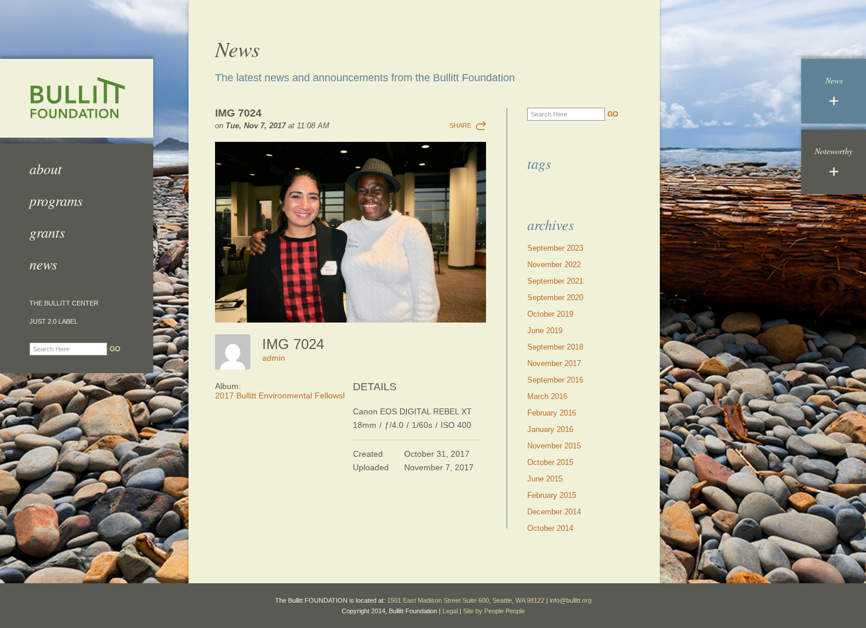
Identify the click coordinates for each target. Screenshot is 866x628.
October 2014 (550, 528)
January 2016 (550, 429)
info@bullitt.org (570, 600)
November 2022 (554, 264)
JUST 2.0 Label (53, 321)
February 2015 (551, 495)
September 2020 (555, 297)
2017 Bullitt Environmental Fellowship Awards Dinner (313, 395)
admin (273, 358)
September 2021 (555, 281)
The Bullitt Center (63, 303)
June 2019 (545, 330)
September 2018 (555, 347)
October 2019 (550, 314)
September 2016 (555, 380)
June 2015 (545, 478)
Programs (55, 200)
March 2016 (547, 396)
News (43, 264)
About (45, 168)
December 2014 (554, 511)
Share (460, 125)
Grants (47, 232)
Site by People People (494, 610)
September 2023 (555, 248)
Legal (450, 610)
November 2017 (554, 363)
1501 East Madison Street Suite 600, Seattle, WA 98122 (465, 600)
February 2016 (551, 412)
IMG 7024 (238, 113)
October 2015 (550, 462)
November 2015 (554, 445)
